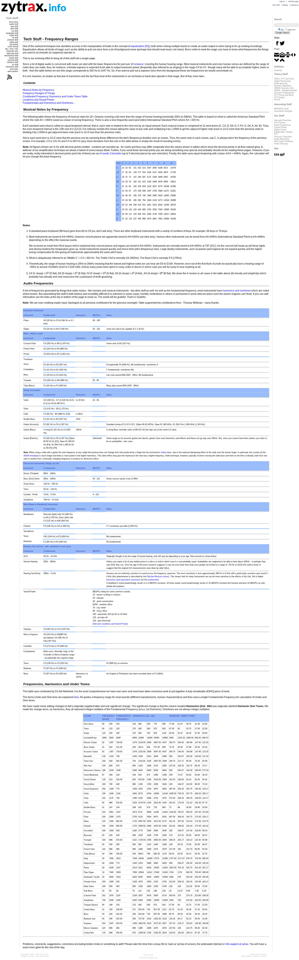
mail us (282, 1)
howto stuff (13, 58)
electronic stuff (12, 67)
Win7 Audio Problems (283, 141)
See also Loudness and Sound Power (110, 624)
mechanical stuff (11, 55)
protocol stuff (12, 40)
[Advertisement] (146, 26)
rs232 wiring (13, 46)
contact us (295, 5)
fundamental (153, 580)
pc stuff (15, 65)
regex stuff (13, 35)
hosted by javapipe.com (148, 958)
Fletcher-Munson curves (157, 576)
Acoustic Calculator (110, 153)
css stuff (14, 31)
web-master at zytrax (259, 954)
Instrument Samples (283, 111)
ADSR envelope (31, 455)
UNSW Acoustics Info (284, 88)
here (76, 697)
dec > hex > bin (11, 49)
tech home (13, 22)
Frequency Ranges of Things (39, 93)
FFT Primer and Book (284, 95)
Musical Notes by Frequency (38, 90)
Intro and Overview (282, 120)
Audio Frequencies (282, 125)
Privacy (46, 956)
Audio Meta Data (281, 139)
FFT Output (279, 97)
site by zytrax (148, 955)
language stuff (12, 33)
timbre (163, 452)
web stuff (14, 26)
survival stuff (13, 60)
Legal (37, 956)
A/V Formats (280, 122)
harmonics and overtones (237, 290)
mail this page (293, 1)
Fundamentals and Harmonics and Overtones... (49, 103)
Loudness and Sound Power (38, 99)
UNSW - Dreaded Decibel (285, 90)
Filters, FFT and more (284, 79)
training (285, 5)
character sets (12, 51)
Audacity (278, 70)
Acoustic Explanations (284, 93)
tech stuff (276, 5)
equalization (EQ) (140, 46)
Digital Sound (280, 129)
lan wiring (14, 44)
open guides (12, 71)
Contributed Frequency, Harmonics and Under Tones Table (55, 96)
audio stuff (13, 24)
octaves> (139, 64)
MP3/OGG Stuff (281, 109)
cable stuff (13, 42)
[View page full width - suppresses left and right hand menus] (293, 56)
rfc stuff (15, 38)
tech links (14, 69)
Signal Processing (282, 81)
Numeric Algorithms (283, 86)
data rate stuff (12, 53)
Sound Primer (280, 127)
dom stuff (14, 29)
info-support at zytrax (236, 944)
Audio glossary (280, 83)
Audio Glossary (281, 143)
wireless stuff (12, 62)
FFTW (277, 100)
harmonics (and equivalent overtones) (123, 580)
